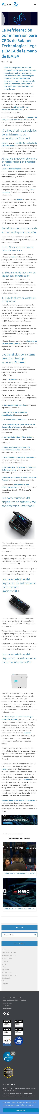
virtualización (6, 978)
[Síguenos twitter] (8, 1013)
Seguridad (5, 969)
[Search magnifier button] (35, 934)
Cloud (4, 950)
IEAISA (4, 800)
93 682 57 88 (8, 1003)
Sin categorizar (7, 972)
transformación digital (9, 975)
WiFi (3, 981)
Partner (4, 964)
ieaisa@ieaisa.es (7, 1008)
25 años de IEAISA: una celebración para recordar (17, 1093)
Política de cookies (26, 1105)
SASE (3, 967)
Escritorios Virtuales (9, 953)
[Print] (12, 61)
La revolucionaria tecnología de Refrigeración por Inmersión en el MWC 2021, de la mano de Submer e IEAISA (20, 909)
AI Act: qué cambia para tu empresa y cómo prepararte (19, 1096)
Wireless (5, 984)
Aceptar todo (20, 1110)
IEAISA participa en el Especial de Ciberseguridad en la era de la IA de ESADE (19, 1089)
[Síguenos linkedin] (4, 1013)
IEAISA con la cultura (9, 955)
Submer (20, 834)
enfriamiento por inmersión (10, 834)
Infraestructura (7, 958)
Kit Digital (5, 961)
